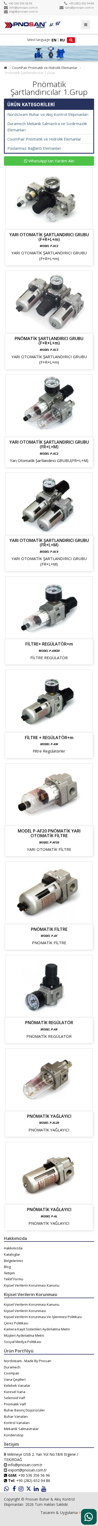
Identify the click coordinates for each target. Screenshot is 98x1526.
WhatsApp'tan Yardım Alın (50, 160)
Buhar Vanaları (16, 1416)
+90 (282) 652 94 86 (81, 3)
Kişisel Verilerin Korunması (25, 1310)
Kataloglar (12, 1254)
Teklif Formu (13, 1279)
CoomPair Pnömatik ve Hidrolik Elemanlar (44, 67)
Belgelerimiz (13, 1260)
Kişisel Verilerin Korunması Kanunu (31, 1285)
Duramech (12, 1367)
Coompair (11, 1373)
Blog (7, 1266)
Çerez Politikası (16, 1323)
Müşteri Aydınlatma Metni (24, 1335)
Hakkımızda (13, 1248)
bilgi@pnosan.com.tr (23, 11)
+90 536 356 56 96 (20, 3)
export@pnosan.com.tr (27, 1470)
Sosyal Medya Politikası (22, 1341)
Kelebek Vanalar (17, 1385)
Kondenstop (14, 1435)
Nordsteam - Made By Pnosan (27, 1360)
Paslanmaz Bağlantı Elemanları (34, 148)
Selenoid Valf (14, 1397)
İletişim (9, 1273)
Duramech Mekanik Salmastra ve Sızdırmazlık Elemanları (47, 126)
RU (62, 39)
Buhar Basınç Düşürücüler (24, 1410)
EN (53, 39)
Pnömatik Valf (15, 1404)
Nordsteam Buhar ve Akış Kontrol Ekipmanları (47, 114)
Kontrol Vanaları (17, 1422)
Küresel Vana (14, 1391)
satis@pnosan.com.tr (79, 7)
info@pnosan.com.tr (23, 7)
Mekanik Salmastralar (21, 1428)
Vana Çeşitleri (15, 1379)
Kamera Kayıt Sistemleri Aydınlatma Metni (37, 1329)
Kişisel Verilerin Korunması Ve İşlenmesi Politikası (43, 1316)
